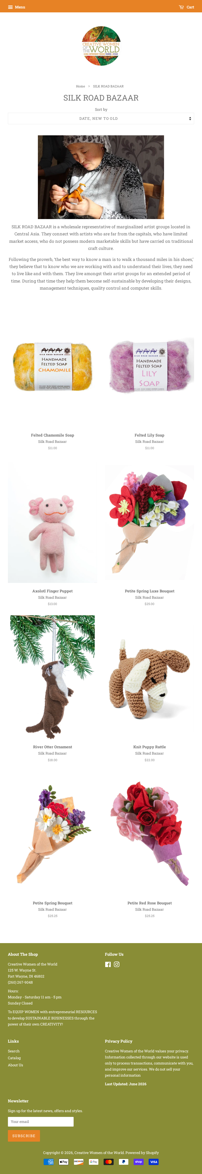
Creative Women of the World (99, 1152)
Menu (19, 6)
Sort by (101, 109)
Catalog (14, 1058)
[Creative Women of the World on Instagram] (116, 965)
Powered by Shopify (142, 1152)
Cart (190, 6)
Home (80, 86)
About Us (15, 1065)
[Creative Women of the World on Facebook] (108, 965)
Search (14, 1051)
